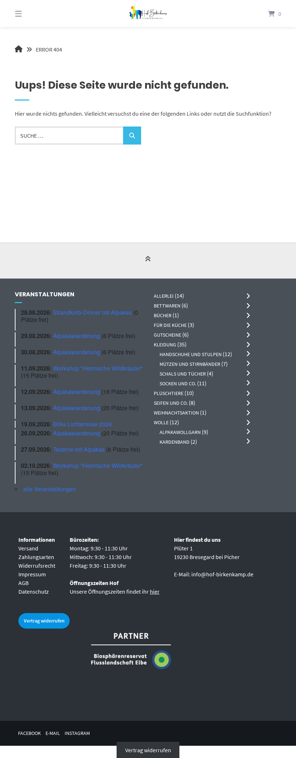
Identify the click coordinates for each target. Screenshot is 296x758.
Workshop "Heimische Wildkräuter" (98, 368)
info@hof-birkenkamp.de (222, 574)
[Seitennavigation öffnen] (31, 13)
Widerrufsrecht (36, 565)
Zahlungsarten (36, 556)
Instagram (77, 733)
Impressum (32, 574)
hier (155, 591)
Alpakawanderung (76, 336)
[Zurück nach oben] (148, 261)
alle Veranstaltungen (49, 489)
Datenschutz (33, 591)
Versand (28, 548)
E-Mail (52, 733)
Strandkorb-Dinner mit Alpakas (92, 312)
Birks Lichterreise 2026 (82, 424)
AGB (23, 582)
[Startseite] (148, 13)
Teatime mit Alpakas (79, 449)
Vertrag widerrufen (44, 620)
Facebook (29, 733)
